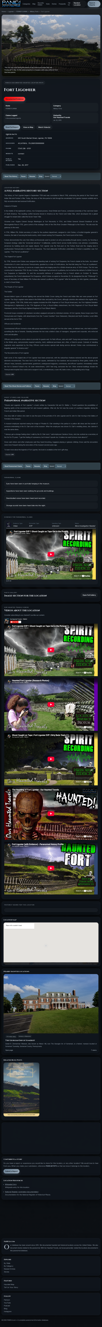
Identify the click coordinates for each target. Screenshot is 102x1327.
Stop (40, 176)
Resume (32, 176)
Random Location (77, 4)
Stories (54, 4)
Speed (47, 176)
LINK (12, 374)
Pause (23, 176)
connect (21, 154)
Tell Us (69, 4)
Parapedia (62, 4)
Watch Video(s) (44, 127)
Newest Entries (9, 1269)
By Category (8, 1266)
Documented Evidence (14, 99)
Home (4, 11)
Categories (26, 4)
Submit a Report (11, 1171)
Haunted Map (9, 1284)
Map (33, 4)
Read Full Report (12, 127)
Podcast (7, 1306)
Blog (5, 1309)
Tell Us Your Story (11, 1287)
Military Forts (34, 11)
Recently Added (41, 4)
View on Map (28, 127)
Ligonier (11, 11)
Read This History (11, 176)
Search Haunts (92, 4)
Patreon (7, 1300)
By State (7, 1263)
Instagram (7, 1311)
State (48, 4)
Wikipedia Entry (11, 1184)
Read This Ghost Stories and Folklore (18, 386)
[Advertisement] (51, 1138)
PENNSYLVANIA (21, 11)
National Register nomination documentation (21, 1192)
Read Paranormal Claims (13, 466)
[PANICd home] (11, 4)
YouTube (7, 1303)
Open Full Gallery (89, 595)
